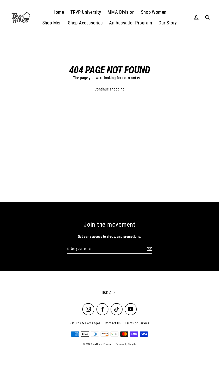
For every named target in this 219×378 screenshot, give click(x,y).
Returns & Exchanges (85, 323)
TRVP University (85, 12)
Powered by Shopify (126, 344)
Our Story (167, 23)
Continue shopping (110, 89)
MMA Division (121, 12)
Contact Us (113, 323)
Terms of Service (137, 323)
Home (58, 12)
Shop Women (154, 12)
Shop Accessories (85, 23)
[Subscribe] (148, 249)
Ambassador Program (130, 23)
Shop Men (52, 23)
